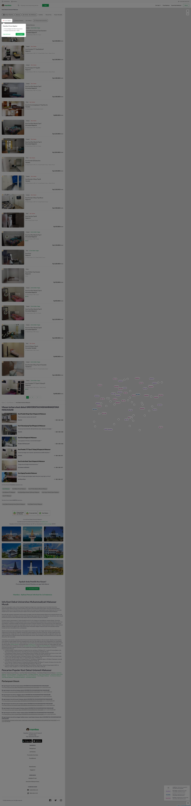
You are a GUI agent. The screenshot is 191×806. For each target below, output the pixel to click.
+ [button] (187, 11)
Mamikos (189, 805)
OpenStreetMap (184, 805)
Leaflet (178, 805)
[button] (7, 20)
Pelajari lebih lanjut (6, 34)
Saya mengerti (20, 34)
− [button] (187, 14)
